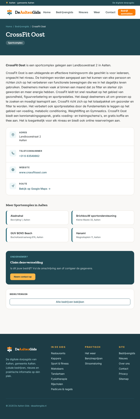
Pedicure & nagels (62, 389)
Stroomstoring (93, 363)
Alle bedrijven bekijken (70, 301)
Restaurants (58, 353)
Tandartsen (58, 373)
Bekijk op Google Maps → (34, 188)
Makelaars (57, 368)
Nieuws (83, 12)
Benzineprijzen (93, 358)
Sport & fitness (60, 363)
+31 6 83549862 (29, 155)
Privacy (123, 373)
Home (46, 12)
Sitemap (124, 378)
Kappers (56, 358)
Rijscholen (57, 384)
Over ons (124, 363)
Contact (110, 12)
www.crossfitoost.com (33, 172)
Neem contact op (23, 276)
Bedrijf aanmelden (127, 12)
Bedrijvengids (64, 12)
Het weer (90, 353)
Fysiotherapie (59, 378)
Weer (97, 12)
